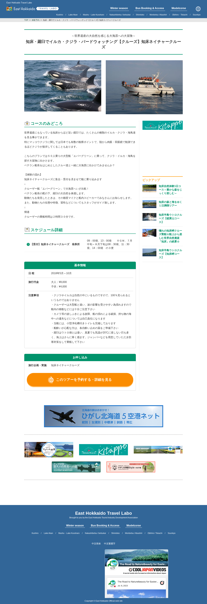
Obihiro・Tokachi (179, 15)
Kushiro (59, 15)
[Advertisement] (162, 152)
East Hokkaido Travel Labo (19, 2)
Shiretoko (140, 15)
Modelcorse (133, 525)
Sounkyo (197, 15)
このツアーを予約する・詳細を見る (84, 379)
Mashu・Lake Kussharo (93, 15)
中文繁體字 (109, 543)
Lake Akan (73, 15)
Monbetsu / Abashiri (158, 15)
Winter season (75, 525)
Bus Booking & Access (105, 525)
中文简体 (96, 543)
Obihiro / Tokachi (155, 533)
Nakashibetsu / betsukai (120, 15)
